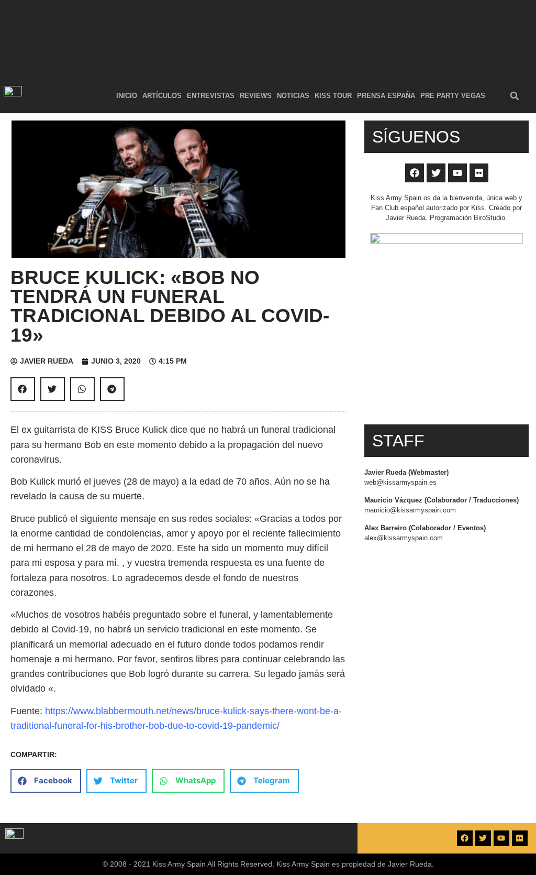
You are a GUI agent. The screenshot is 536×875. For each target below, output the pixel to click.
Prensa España (386, 96)
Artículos (162, 96)
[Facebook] (414, 172)
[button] (514, 96)
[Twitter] (436, 172)
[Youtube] (457, 172)
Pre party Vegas (452, 96)
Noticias (293, 96)
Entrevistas (210, 96)
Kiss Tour (333, 96)
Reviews (256, 96)
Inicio (126, 96)
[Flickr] (479, 172)
